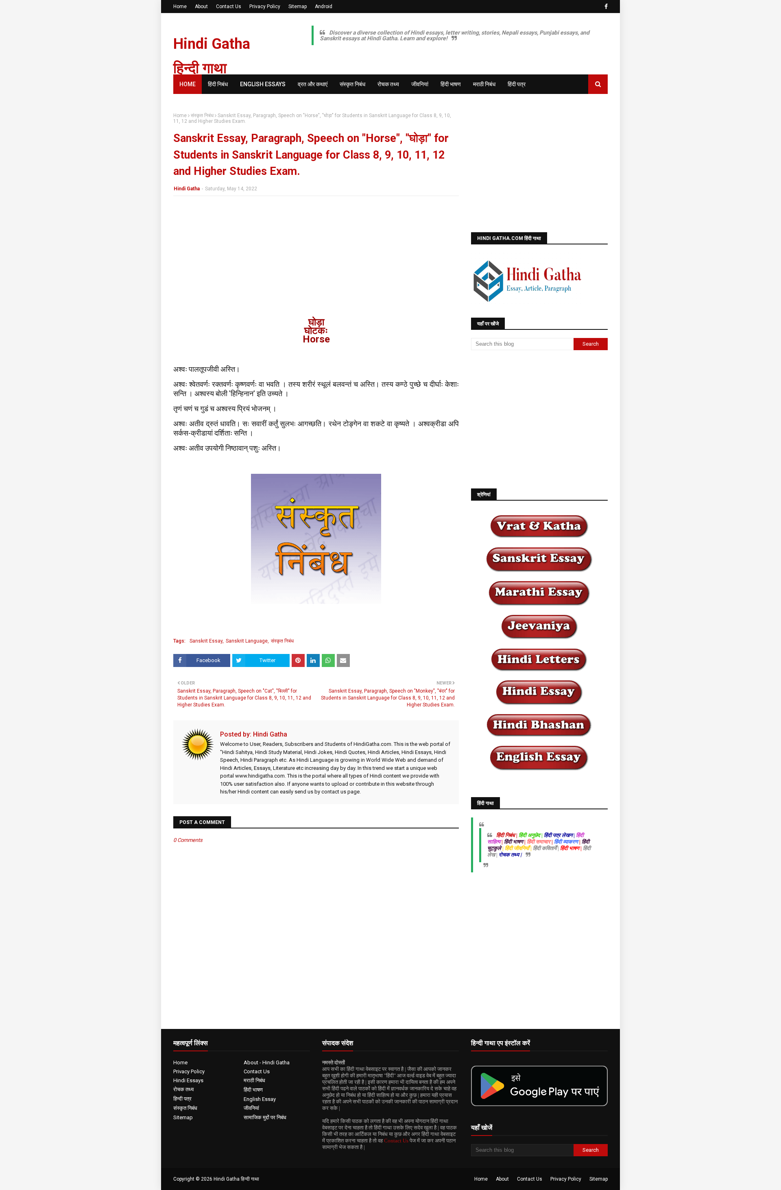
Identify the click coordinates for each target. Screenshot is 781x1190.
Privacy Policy (264, 6)
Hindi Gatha (187, 189)
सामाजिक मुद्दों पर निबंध (265, 1117)
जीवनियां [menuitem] (419, 84)
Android (323, 6)
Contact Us (228, 6)
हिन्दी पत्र (182, 1099)
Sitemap (297, 6)
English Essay (260, 1099)
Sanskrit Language (247, 641)
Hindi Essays (188, 1080)
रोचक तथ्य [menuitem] (388, 84)
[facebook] (605, 6)
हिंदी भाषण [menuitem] (451, 84)
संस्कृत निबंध (202, 115)
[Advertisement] (316, 261)
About (201, 6)
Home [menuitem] (187, 84)
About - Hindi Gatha (267, 1062)
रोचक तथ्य (183, 1089)
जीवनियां (251, 1108)
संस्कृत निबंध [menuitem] (352, 84)
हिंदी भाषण (253, 1090)
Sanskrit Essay (206, 641)
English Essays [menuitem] (263, 84)
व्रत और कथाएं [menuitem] (312, 84)
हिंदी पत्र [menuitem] (517, 84)
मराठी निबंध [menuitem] (484, 84)
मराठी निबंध (254, 1080)
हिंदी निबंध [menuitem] (218, 84)
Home (180, 6)
